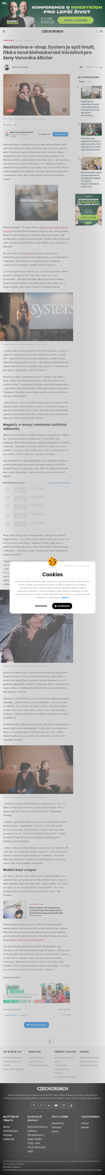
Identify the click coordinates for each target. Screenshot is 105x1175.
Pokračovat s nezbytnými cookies (77, 566)
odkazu (65, 597)
